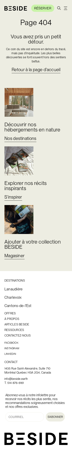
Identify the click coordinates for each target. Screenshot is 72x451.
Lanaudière (13, 289)
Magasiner (14, 255)
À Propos (11, 319)
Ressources (14, 330)
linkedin (10, 354)
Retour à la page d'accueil (36, 69)
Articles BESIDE (16, 324)
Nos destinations (20, 138)
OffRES (10, 313)
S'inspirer (13, 197)
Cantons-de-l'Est (17, 306)
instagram (11, 348)
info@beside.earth (16, 379)
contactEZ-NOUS (17, 335)
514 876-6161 (15, 383)
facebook (11, 342)
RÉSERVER (42, 8)
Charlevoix (12, 297)
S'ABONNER (55, 417)
